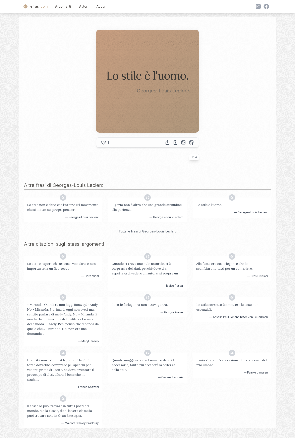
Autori (83, 6)
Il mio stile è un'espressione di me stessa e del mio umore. (231, 362)
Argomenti (63, 6)
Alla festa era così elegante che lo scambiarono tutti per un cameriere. (224, 266)
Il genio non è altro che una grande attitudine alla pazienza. (147, 207)
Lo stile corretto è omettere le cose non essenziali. (227, 307)
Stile (194, 157)
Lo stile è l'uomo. (209, 205)
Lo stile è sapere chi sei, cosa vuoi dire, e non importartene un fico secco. (61, 266)
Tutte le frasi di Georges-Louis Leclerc (148, 231)
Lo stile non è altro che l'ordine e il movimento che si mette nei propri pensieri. (63, 207)
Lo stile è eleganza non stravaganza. (140, 305)
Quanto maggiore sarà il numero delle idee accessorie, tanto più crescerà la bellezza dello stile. (144, 365)
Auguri (101, 6)
